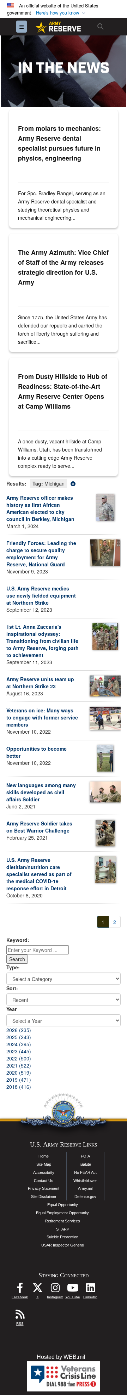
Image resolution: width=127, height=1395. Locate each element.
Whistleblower (85, 1180)
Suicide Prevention (62, 1237)
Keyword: (17, 939)
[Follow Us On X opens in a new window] (37, 1290)
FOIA (85, 1156)
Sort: (12, 988)
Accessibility (43, 1172)
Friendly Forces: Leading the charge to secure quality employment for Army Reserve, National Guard (41, 553)
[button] (61, 13)
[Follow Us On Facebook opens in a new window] (20, 1290)
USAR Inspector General (62, 1245)
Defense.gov (85, 1196)
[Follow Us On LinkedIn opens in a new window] (90, 1290)
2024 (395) (18, 1044)
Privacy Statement (43, 1188)
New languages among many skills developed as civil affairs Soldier (41, 792)
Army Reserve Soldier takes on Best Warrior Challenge (39, 827)
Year (11, 1009)
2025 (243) (18, 1037)
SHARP (62, 1229)
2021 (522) (18, 1065)
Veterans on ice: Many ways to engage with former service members (42, 717)
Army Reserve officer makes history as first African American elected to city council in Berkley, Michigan (40, 508)
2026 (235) (18, 1029)
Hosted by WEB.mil (61, 1357)
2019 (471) (18, 1079)
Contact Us (43, 1180)
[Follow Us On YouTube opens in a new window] (72, 1290)
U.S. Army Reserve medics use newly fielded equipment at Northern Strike (41, 595)
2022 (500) (18, 1058)
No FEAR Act (85, 1172)
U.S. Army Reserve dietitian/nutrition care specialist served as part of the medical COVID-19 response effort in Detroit (39, 874)
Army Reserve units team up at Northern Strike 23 (40, 683)
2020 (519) (18, 1072)
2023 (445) (18, 1051)
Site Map (43, 1164)
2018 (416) (18, 1086)
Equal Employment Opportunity (62, 1213)
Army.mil (85, 1188)
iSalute (85, 1164)
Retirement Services (62, 1221)
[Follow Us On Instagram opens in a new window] (55, 1290)
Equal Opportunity (62, 1205)
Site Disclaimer (43, 1196)
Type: (13, 967)
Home (43, 1156)
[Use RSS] (20, 1316)
